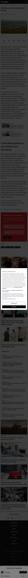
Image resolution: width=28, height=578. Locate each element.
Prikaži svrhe (14, 303)
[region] (14, 289)
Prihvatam (14, 306)
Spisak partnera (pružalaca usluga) (9, 298)
